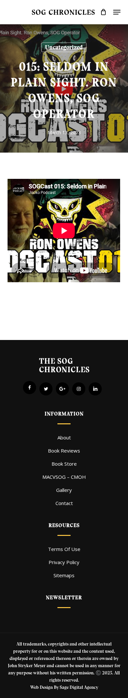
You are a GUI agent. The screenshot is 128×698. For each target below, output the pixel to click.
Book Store (64, 463)
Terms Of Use (64, 549)
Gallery (64, 490)
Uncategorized (64, 47)
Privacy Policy (64, 562)
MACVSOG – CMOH (64, 477)
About (64, 437)
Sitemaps (64, 575)
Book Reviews (64, 450)
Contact (64, 503)
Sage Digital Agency (79, 687)
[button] (116, 12)
